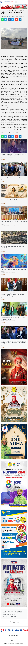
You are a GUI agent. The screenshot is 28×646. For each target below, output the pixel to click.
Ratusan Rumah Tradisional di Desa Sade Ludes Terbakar (12, 247)
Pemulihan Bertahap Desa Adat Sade (11, 178)
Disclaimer (13, 640)
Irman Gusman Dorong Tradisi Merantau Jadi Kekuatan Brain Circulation (13, 155)
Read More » (3, 159)
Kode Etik (13, 638)
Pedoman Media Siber (13, 635)
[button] (16, 2)
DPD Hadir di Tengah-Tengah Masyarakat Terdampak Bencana (13, 318)
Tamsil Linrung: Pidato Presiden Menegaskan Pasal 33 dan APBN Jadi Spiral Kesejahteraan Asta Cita (13, 342)
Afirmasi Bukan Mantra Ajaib (9, 200)
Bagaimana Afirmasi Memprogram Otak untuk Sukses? (14, 270)
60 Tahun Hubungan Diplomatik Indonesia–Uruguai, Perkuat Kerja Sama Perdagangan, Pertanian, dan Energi (13, 294)
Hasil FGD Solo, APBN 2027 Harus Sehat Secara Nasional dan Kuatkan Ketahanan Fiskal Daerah (14, 223)
